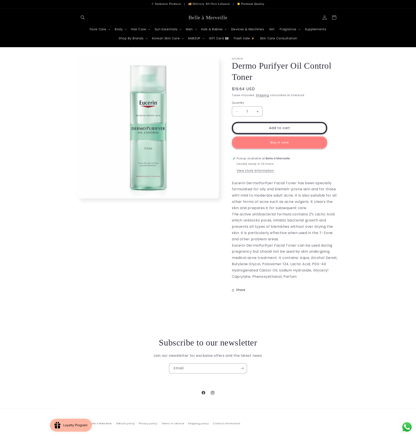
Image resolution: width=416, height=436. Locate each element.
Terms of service (172, 423)
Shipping (262, 95)
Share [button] (240, 290)
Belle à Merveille (100, 423)
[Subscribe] (242, 368)
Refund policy (125, 423)
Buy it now (279, 142)
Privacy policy (148, 423)
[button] (83, 17)
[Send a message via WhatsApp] (407, 427)
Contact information (226, 423)
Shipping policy (198, 423)
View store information (255, 170)
